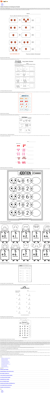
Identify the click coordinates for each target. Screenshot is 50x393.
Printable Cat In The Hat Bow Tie (5, 387)
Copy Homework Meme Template (5, 377)
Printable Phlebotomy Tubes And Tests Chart (7, 371)
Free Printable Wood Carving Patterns (6, 385)
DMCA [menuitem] (2, 4)
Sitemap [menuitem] (2, 5)
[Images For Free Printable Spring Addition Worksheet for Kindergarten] (25, 75)
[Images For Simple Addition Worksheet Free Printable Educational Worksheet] (25, 301)
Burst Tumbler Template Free (4, 373)
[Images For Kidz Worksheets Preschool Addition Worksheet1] (25, 34)
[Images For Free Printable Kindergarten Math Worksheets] (25, 242)
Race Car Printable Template (4, 381)
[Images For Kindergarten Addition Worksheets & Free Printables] (25, 195)
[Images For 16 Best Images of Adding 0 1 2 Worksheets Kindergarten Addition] (25, 273)
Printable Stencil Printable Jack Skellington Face (7, 383)
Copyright (2, 390)
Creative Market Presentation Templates (6, 375)
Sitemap (2, 392)
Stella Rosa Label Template (4, 369)
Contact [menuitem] (2, 3)
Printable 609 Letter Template (4, 379)
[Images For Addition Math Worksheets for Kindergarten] (25, 103)
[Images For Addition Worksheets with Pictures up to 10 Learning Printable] (25, 152)
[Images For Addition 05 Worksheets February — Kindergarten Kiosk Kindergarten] (25, 125)
